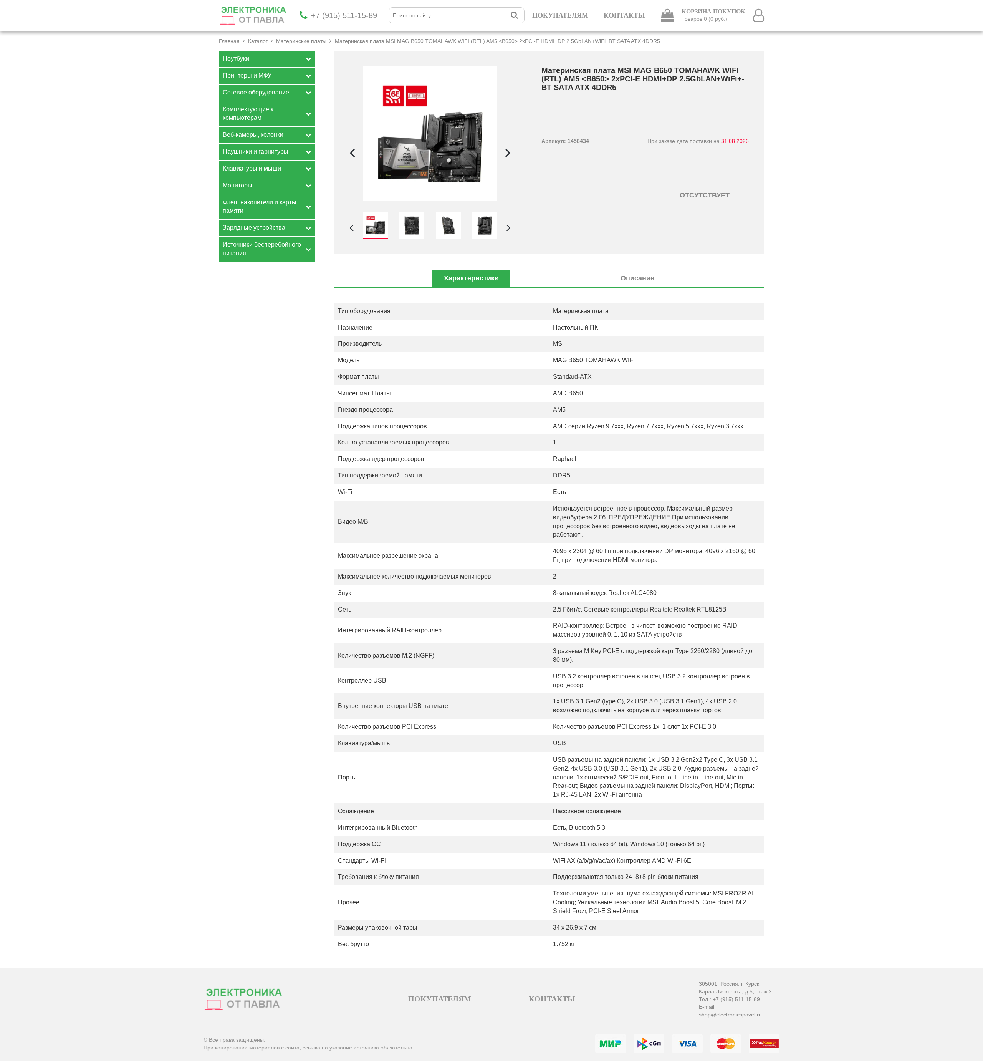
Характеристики (471, 278)
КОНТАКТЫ (624, 15)
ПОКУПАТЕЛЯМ (560, 15)
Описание (637, 278)
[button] (508, 152)
